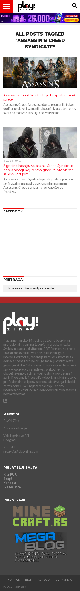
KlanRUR (10, 474)
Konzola (9, 483)
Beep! (7, 479)
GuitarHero (12, 487)
